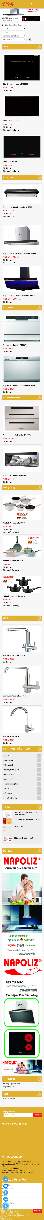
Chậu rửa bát (9, 779)
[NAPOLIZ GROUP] (8, 4)
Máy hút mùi (8, 177)
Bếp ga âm (8, 793)
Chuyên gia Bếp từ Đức (9, 1098)
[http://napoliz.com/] (22, 905)
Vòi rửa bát (7, 618)
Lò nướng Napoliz (10, 798)
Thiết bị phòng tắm (11, 784)
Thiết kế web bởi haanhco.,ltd (15, 1216)
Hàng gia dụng (9, 488)
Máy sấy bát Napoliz (11, 398)
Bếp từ (5, 47)
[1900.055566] (5, 1179)
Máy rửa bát (8, 308)
